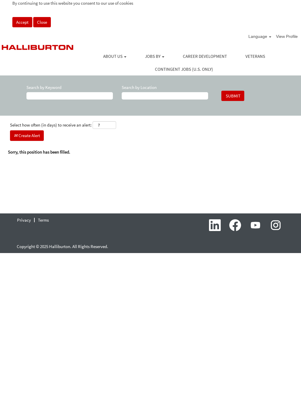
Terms (43, 220)
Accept (22, 22)
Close (42, 22)
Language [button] (258, 36)
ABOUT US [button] (113, 56)
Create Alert (29, 135)
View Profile (287, 36)
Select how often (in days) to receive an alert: (51, 125)
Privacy (24, 220)
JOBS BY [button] (153, 56)
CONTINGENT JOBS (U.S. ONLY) (184, 69)
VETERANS (255, 56)
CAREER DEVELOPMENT (205, 56)
